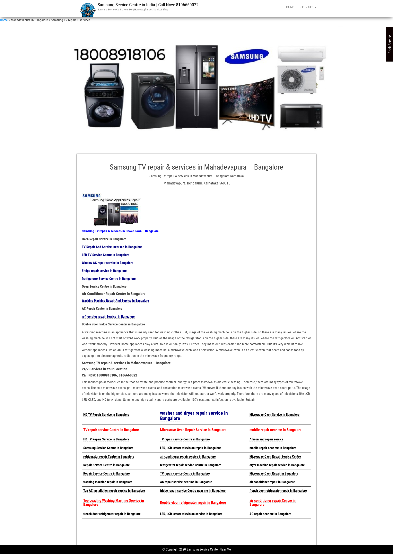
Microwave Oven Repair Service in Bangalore (193, 430)
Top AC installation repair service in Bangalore (114, 491)
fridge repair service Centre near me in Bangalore (193, 491)
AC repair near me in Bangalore (270, 514)
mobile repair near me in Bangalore (276, 430)
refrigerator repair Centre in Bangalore (108, 456)
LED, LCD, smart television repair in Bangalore (190, 448)
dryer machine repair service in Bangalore (277, 465)
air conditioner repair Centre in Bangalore (273, 502)
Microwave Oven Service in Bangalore (274, 415)
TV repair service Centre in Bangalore (111, 430)
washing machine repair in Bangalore (107, 482)
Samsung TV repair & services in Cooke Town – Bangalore (120, 231)
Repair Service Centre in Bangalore (106, 465)
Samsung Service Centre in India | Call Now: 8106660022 (148, 4)
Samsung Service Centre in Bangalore (108, 448)
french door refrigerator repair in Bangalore (278, 491)
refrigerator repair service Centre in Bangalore (190, 465)
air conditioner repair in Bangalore (272, 482)
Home (290, 7)
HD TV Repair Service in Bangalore (106, 415)
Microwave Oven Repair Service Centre (275, 456)
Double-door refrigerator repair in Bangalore (193, 502)
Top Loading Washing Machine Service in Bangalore (113, 502)
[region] (196, 86)
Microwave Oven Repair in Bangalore (274, 473)
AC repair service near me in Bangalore (186, 482)
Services (307, 7)
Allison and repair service (266, 439)
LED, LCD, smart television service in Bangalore (191, 514)
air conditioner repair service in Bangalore (188, 456)
